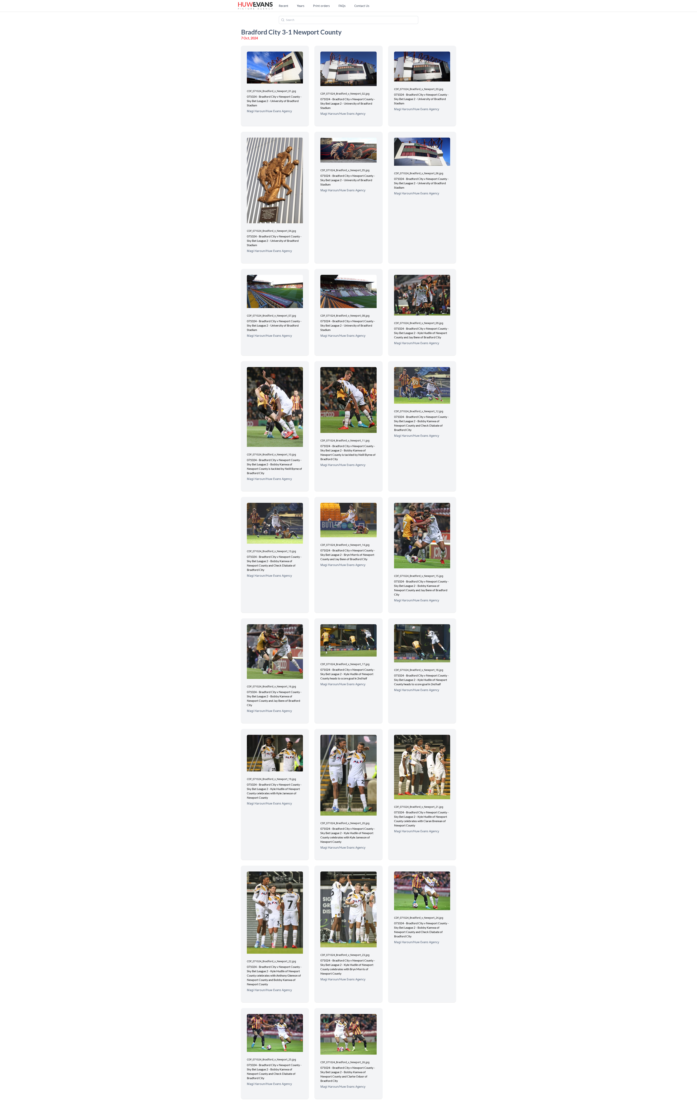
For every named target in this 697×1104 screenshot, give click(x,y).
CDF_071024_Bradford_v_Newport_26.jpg (345, 1062)
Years (300, 6)
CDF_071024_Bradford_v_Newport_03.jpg (418, 89)
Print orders (321, 6)
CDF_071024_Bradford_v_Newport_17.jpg (345, 664)
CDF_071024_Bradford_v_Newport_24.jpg (418, 917)
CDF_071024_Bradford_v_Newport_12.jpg (418, 411)
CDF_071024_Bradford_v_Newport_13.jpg (271, 551)
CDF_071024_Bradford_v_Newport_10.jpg (271, 454)
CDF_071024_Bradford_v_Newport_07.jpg (271, 315)
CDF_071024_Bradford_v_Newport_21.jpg (418, 806)
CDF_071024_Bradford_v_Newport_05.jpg (345, 170)
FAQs (342, 6)
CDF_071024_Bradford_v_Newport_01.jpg (271, 91)
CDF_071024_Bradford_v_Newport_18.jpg (418, 670)
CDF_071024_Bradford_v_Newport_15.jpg (418, 576)
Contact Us (361, 6)
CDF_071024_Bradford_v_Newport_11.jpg (345, 440)
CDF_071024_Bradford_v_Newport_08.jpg (345, 315)
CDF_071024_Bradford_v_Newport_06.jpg (418, 173)
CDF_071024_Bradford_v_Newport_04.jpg (271, 231)
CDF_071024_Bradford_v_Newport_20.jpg (345, 823)
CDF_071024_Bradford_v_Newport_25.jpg (271, 1059)
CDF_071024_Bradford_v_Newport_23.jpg (345, 955)
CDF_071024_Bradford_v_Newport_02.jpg (345, 93)
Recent (283, 6)
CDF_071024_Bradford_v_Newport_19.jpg (271, 779)
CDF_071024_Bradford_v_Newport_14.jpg (345, 545)
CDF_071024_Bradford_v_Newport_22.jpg (271, 961)
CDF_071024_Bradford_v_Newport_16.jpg (271, 686)
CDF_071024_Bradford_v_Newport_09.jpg (418, 323)
